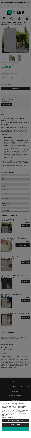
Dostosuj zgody (15, 424)
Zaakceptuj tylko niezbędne (16, 420)
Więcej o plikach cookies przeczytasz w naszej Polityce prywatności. (13, 416)
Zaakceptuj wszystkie (15, 429)
